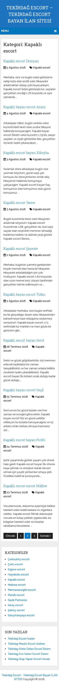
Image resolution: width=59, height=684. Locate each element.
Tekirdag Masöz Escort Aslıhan (26, 643)
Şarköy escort (16, 610)
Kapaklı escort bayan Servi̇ (23, 340)
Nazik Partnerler (17, 600)
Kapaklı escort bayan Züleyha (26, 153)
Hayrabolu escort (18, 574)
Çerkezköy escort (19, 559)
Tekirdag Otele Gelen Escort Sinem (29, 648)
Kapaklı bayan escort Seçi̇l (23, 390)
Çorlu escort (15, 564)
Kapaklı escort (41, 67)
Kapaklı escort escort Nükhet (25, 486)
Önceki (11, 535)
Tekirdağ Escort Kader (21, 638)
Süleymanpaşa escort (21, 615)
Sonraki (45, 535)
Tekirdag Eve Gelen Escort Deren (28, 654)
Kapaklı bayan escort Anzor (24, 107)
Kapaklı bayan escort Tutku (24, 294)
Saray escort (15, 605)
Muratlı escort (16, 595)
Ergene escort (16, 569)
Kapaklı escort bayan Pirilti (24, 440)
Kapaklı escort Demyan (21, 61)
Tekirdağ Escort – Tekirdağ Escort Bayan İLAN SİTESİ (29, 14)
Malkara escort (17, 584)
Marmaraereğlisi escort (22, 589)
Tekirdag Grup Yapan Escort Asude (29, 659)
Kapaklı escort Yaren (19, 202)
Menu (5, 30)
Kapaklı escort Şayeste (20, 248)
